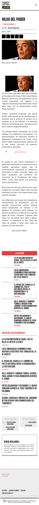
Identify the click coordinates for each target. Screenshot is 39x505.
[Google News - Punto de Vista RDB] (19, 238)
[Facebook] (4, 36)
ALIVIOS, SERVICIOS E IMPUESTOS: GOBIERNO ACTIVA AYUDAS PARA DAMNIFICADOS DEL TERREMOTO (19, 401)
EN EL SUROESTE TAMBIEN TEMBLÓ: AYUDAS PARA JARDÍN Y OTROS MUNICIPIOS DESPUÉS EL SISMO (25, 305)
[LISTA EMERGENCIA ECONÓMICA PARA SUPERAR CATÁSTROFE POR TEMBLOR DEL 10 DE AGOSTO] (7, 274)
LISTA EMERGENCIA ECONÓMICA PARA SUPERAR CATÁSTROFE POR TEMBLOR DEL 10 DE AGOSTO (25, 273)
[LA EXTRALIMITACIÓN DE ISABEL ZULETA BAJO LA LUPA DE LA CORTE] (7, 261)
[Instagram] (19, 486)
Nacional (17, 296)
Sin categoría (9, 24)
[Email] (21, 36)
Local (16, 280)
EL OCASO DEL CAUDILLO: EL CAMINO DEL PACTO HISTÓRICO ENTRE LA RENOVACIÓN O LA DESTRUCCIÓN (24, 289)
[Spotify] (30, 486)
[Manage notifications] (4, 500)
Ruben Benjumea (13, 28)
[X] (8, 36)
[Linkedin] (12, 36)
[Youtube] (24, 486)
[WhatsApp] (17, 36)
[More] (26, 36)
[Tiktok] (14, 486)
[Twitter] (9, 486)
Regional (17, 265)
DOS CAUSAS (28, 425)
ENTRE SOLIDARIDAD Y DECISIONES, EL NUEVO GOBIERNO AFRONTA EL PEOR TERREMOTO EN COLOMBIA (25, 319)
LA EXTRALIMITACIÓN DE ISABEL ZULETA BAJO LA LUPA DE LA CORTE (25, 260)
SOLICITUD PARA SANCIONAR (10, 428)
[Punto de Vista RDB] (6, 5)
